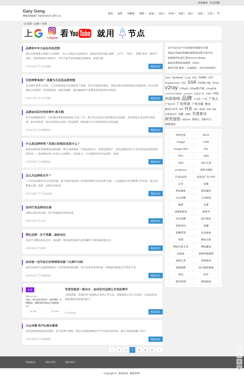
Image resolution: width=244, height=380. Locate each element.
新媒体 (202, 109)
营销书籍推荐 (206, 253)
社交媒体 (206, 232)
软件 (206, 274)
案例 (214, 109)
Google (188, 78)
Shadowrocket (172, 83)
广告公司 (170, 104)
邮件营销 (181, 281)
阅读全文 (156, 66)
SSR (192, 82)
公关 (43, 220)
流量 (180, 114)
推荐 (43, 248)
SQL (183, 83)
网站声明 (50, 362)
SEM (171, 13)
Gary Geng (34, 11)
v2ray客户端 (197, 88)
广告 (204, 99)
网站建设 (206, 246)
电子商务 (206, 218)
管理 (180, 239)
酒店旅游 (206, 281)
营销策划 (46, 129)
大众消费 (46, 66)
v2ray (171, 87)
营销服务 (203, 2)
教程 (196, 109)
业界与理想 (206, 169)
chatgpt (181, 141)
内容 (180, 13)
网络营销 (186, 119)
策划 (151, 13)
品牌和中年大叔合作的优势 (43, 48)
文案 (206, 204)
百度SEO (181, 225)
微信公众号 (171, 109)
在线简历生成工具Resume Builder (187, 57)
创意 (206, 183)
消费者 (131, 13)
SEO (161, 13)
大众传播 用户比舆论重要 (42, 325)
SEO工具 (206, 162)
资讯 (110, 13)
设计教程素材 (206, 267)
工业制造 (206, 197)
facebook (177, 77)
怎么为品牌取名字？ (38, 175)
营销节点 (206, 119)
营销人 (196, 119)
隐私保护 (70, 362)
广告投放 (183, 104)
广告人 (213, 99)
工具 (209, 13)
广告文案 (197, 103)
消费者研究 (181, 211)
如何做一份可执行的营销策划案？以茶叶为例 (54, 261)
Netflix (203, 77)
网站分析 (206, 239)
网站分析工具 (180, 246)
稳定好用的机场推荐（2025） (184, 62)
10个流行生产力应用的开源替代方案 (188, 47)
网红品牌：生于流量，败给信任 (46, 234)
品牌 (187, 98)
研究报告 (173, 119)
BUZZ (206, 134)
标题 (209, 109)
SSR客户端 (204, 82)
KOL (194, 77)
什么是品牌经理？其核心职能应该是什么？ (53, 143)
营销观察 (46, 339)
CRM (206, 141)
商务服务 (206, 190)
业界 (120, 13)
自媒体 (181, 253)
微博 (181, 109)
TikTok (215, 82)
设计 (190, 13)
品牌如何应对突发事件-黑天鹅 (45, 111)
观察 (141, 13)
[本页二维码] (239, 368)
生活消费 (215, 2)
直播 (206, 225)
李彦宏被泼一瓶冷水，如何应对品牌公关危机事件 (96, 289)
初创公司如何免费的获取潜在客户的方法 (190, 52)
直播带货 (181, 232)
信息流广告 (199, 93)
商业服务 (181, 190)
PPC (180, 155)
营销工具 (181, 260)
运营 (200, 13)
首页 (29, 23)
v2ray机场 (211, 88)
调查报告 (170, 124)
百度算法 (199, 114)
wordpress (188, 93)
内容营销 (172, 98)
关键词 (209, 93)
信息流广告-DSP (206, 176)
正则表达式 (171, 114)
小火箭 (197, 99)
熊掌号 (206, 211)
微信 (208, 103)
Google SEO (181, 148)
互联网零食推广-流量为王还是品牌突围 (50, 80)
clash (168, 77)
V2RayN (184, 88)
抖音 (188, 108)
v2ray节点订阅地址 (173, 93)
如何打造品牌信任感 (38, 207)
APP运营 (181, 134)
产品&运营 (46, 193)
